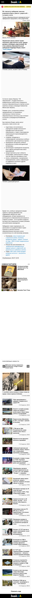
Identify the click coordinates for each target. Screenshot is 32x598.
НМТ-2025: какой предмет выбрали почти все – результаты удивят (16, 253)
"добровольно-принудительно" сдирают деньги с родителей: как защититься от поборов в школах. (16, 248)
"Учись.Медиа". (7, 49)
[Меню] (2, 2)
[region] (16, 84)
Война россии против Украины (15, 6)
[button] (4, 366)
